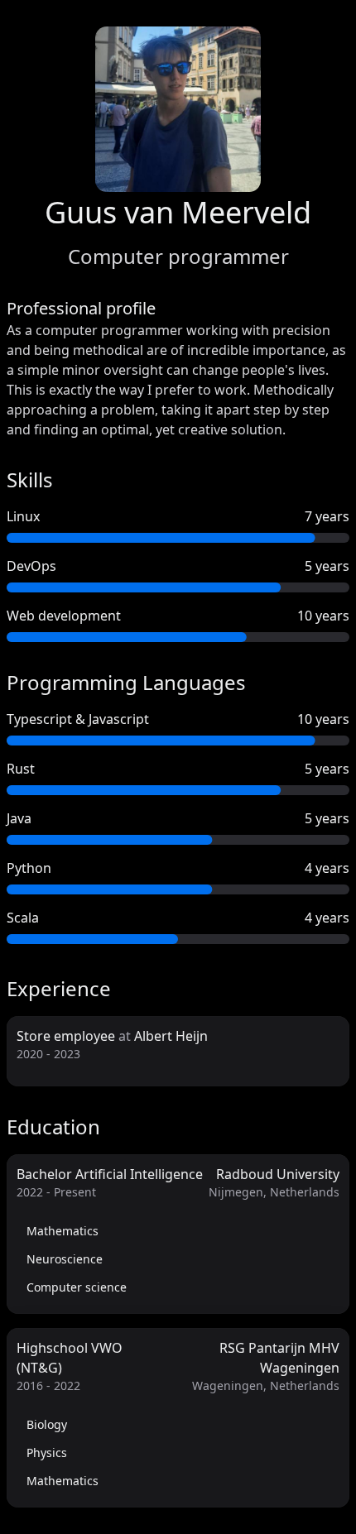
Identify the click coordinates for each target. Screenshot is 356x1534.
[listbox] (178, 1259)
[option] (178, 1231)
